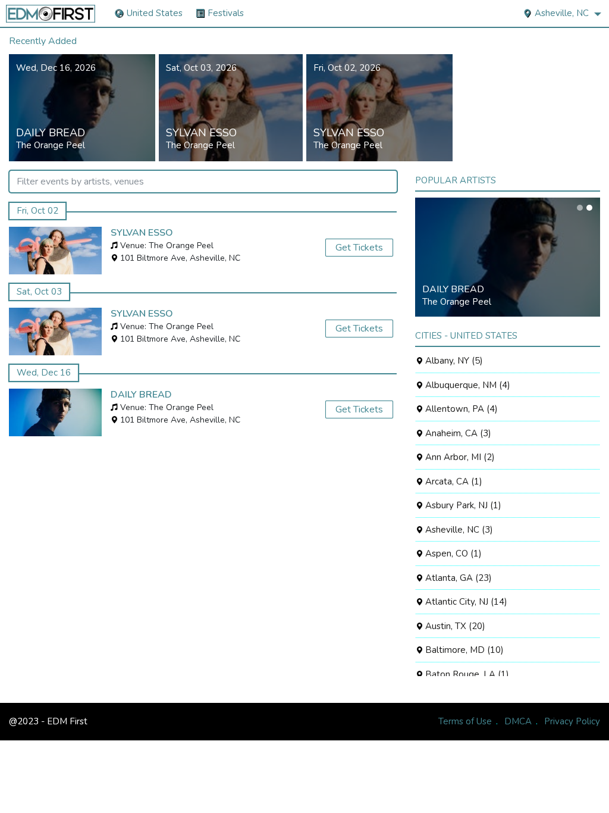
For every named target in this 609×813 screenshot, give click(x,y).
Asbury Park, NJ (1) (462, 505)
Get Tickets (359, 247)
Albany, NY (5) (453, 361)
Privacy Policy (572, 721)
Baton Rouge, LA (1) (466, 674)
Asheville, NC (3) (458, 530)
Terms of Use (465, 721)
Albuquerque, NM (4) (466, 385)
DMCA (518, 721)
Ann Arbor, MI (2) (459, 457)
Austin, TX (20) (454, 626)
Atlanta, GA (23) (457, 578)
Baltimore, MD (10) (463, 650)
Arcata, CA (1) (452, 481)
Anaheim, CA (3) (457, 433)
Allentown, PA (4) (460, 409)
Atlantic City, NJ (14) (465, 602)
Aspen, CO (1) (452, 553)
